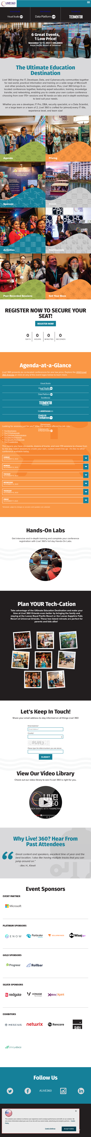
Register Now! (45, 323)
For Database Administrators (15, 435)
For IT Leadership (11, 442)
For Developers (10, 431)
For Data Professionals (13, 437)
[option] (45, 861)
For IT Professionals (12, 433)
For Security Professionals (14, 440)
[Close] (75, 1111)
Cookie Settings (50, 1129)
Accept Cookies (69, 1129)
